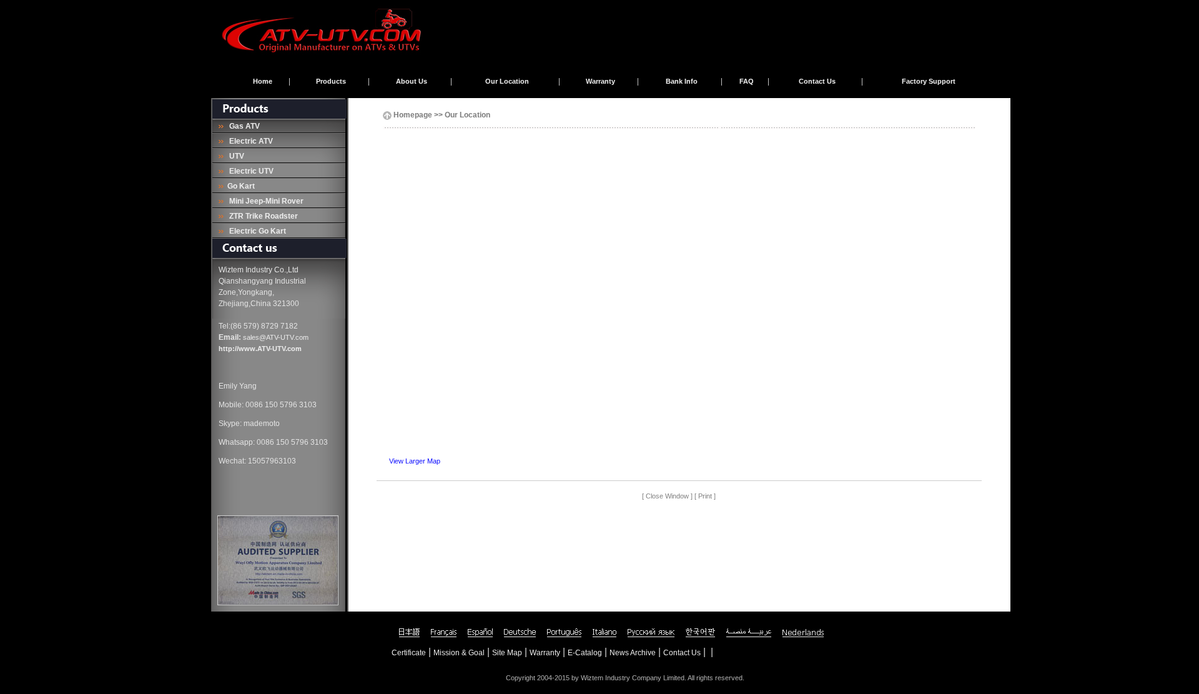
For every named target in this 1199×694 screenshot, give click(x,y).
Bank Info (682, 81)
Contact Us (817, 81)
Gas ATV (242, 126)
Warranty (600, 81)
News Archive (632, 652)
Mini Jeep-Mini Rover (264, 201)
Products (331, 81)
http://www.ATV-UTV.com (260, 348)
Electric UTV (249, 171)
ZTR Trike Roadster (261, 216)
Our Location (507, 81)
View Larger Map (414, 461)
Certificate (409, 652)
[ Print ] (705, 496)
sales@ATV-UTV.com (275, 337)
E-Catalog (585, 652)
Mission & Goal (459, 652)
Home (262, 81)
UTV (234, 156)
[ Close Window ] (667, 496)
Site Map (507, 652)
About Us (411, 81)
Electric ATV (249, 141)
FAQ (746, 81)
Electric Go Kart (255, 231)
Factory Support (928, 81)
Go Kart (240, 186)
